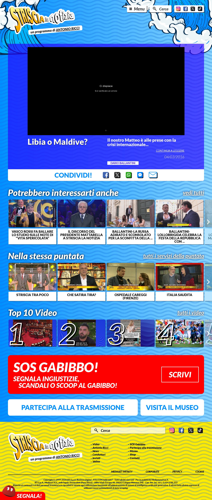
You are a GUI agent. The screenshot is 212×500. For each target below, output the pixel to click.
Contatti (135, 458)
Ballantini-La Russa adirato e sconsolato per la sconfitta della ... (130, 235)
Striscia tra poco (32, 294)
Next (208, 221)
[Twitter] (193, 9)
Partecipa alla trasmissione (72, 407)
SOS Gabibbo (137, 444)
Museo (134, 451)
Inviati (96, 458)
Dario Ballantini (123, 163)
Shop (133, 454)
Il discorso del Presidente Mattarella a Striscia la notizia (81, 235)
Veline (96, 461)
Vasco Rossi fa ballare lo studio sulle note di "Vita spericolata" (32, 235)
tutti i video (190, 312)
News (96, 451)
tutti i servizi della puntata (173, 256)
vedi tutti (193, 192)
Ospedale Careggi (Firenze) (131, 296)
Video (96, 444)
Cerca (163, 9)
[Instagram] (178, 9)
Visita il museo (172, 407)
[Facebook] (185, 9)
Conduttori (99, 454)
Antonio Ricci (100, 447)
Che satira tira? (81, 294)
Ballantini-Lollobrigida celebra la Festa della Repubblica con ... (180, 236)
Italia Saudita (179, 294)
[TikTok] (200, 9)
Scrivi (180, 374)
